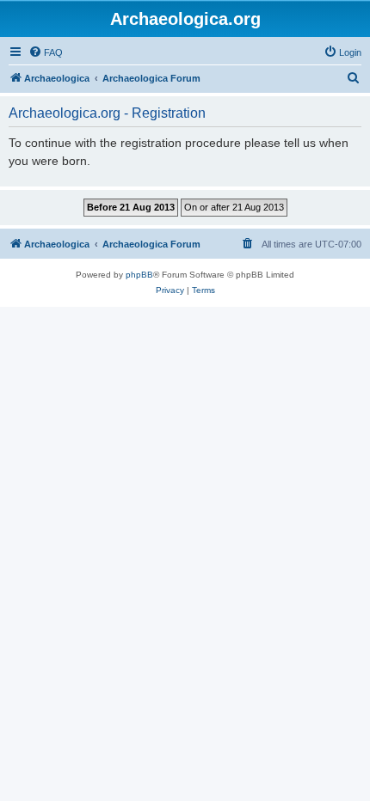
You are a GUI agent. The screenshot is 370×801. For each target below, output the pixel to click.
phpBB (139, 274)
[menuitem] (45, 52)
